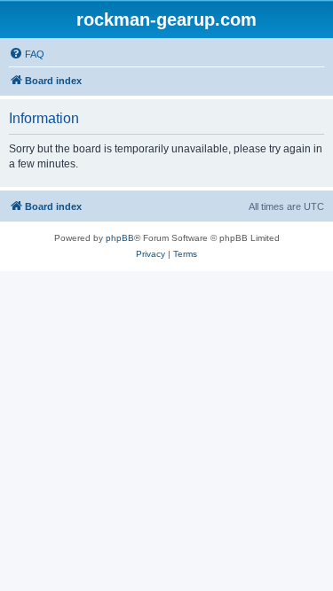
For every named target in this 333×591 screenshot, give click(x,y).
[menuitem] (26, 54)
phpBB (120, 238)
